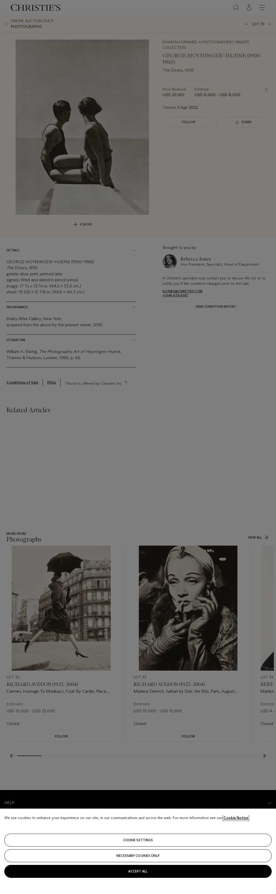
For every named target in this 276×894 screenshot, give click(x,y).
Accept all (137, 871)
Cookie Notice (235, 817)
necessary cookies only (138, 856)
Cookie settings (138, 840)
